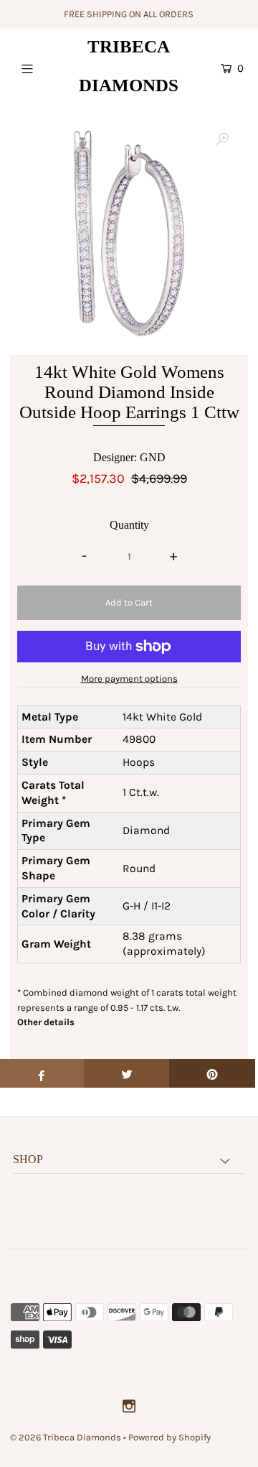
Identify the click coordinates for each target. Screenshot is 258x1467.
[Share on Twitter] (127, 1073)
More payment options (129, 678)
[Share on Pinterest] (212, 1073)
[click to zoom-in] (222, 140)
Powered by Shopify (169, 1437)
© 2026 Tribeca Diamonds (65, 1437)
